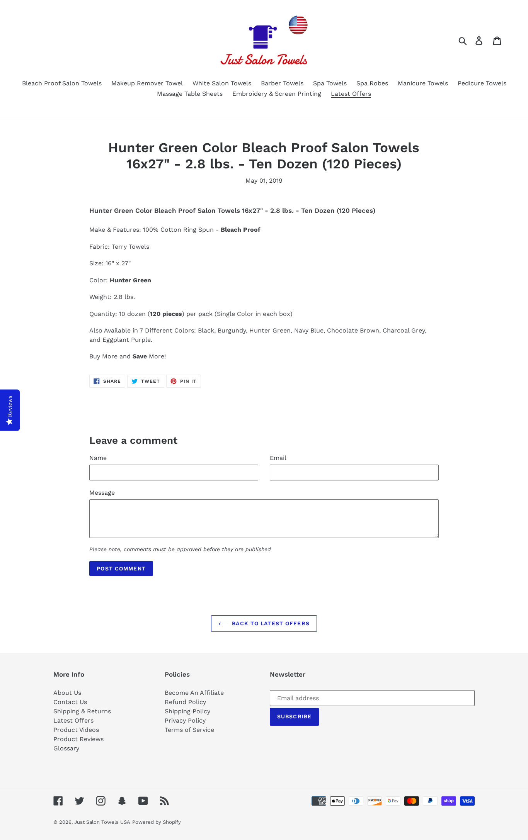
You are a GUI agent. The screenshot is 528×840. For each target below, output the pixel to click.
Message (102, 492)
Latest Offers (73, 720)
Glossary (66, 748)
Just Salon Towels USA (102, 822)
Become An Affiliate (194, 692)
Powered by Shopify (156, 822)
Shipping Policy (187, 711)
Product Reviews (78, 739)
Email (278, 458)
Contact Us (70, 702)
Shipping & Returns (82, 711)
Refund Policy (185, 702)
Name (98, 458)
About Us (67, 692)
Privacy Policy (185, 720)
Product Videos (76, 729)
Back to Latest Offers (270, 623)
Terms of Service (189, 729)
